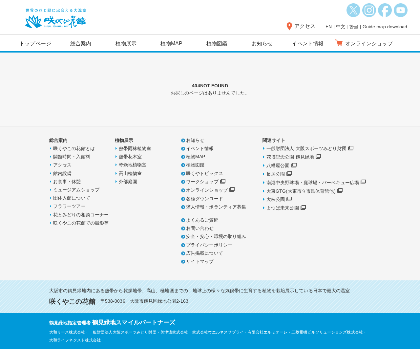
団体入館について (71, 198)
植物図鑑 (216, 43)
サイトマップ (200, 261)
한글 (353, 26)
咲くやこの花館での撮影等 (81, 223)
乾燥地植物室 (133, 164)
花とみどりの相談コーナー (81, 214)
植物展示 (126, 43)
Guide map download (385, 26)
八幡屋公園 (278, 165)
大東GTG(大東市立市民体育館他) (301, 191)
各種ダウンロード (204, 198)
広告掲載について (204, 253)
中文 (340, 26)
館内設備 (62, 173)
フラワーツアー (69, 206)
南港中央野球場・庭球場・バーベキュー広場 (312, 182)
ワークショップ (202, 181)
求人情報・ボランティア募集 (216, 206)
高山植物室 (130, 173)
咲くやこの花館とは (74, 148)
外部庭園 (128, 181)
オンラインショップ (207, 190)
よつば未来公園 (282, 207)
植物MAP (171, 43)
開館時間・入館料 (71, 156)
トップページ (35, 43)
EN (329, 26)
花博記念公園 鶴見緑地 (290, 157)
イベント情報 (308, 43)
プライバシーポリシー (209, 245)
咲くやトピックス (204, 173)
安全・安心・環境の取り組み (216, 236)
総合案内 (80, 43)
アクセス (304, 26)
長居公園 (275, 174)
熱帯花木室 (130, 156)
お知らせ (262, 43)
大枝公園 (275, 199)
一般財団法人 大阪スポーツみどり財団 (306, 148)
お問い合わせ (200, 228)
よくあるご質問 (202, 220)
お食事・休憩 (67, 181)
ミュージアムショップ (76, 189)
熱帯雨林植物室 (135, 148)
